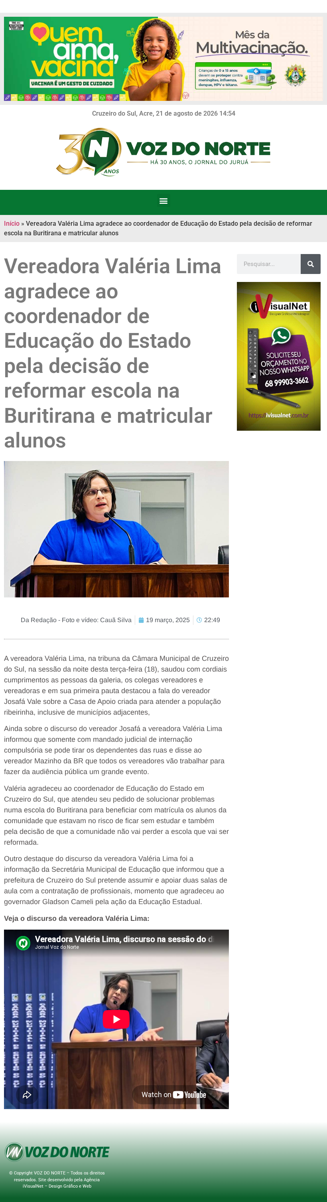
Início (12, 223)
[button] (163, 200)
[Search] (311, 264)
